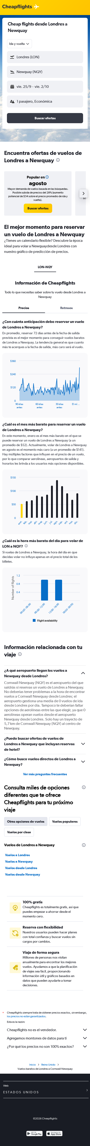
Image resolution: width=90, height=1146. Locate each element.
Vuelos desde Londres (21, 868)
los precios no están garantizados (26, 1016)
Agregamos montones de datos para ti (37, 1038)
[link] (38, 208)
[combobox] (19, 43)
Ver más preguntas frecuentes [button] (45, 774)
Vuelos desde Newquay (22, 874)
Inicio (32, 1064)
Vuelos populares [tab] (65, 821)
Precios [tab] (23, 308)
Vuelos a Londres (17, 855)
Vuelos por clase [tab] (19, 832)
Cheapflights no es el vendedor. (32, 1030)
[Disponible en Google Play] (34, 1134)
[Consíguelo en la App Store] (54, 1134)
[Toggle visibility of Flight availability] (45, 620)
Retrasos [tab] (66, 308)
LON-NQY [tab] (45, 267)
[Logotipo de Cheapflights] (17, 7)
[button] (45, 57)
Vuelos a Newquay (19, 861)
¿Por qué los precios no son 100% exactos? (40, 1046)
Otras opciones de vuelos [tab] (25, 821)
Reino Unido (48, 1064)
